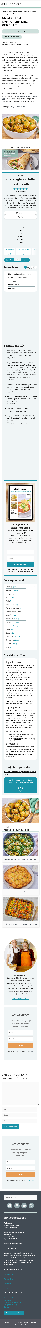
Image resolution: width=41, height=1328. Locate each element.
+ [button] (20, 260)
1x (25, 267)
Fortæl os (11, 783)
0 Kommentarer (13, 37)
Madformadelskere (8, 11)
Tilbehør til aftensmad (30, 11)
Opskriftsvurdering (9, 1078)
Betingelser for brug (10, 1305)
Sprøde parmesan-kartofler (20, 892)
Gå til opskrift (21, 31)
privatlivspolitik (12, 571)
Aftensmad (18, 11)
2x (29, 267)
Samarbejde (8, 1300)
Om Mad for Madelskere (12, 1298)
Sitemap (6, 1307)
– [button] (14, 260)
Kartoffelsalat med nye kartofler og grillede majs (20, 859)
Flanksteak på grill (16, 736)
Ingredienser (9, 249)
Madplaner (7, 1283)
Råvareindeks (8, 1279)
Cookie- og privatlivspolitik (12, 1302)
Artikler (6, 1288)
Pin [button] (21, 217)
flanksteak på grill (23, 96)
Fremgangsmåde (23, 249)
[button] (14, 189)
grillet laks (17, 739)
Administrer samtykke (14, 1313)
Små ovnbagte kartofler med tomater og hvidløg (20, 924)
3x (32, 267)
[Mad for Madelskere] (11, 4)
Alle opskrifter (8, 1274)
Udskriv (21, 213)
